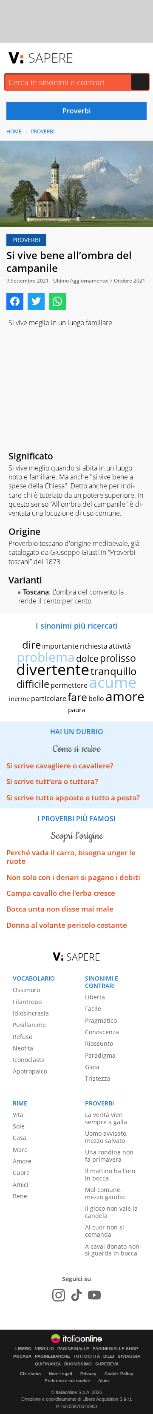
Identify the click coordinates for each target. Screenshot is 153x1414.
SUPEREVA (107, 1364)
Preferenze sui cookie (67, 1380)
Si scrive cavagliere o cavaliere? (59, 765)
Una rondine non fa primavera (109, 1155)
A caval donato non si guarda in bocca (112, 1250)
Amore (22, 1161)
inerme (19, 698)
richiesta (94, 646)
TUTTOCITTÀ (87, 1356)
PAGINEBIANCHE (52, 1356)
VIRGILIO (44, 1349)
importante (60, 646)
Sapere (50, 57)
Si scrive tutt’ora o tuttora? (52, 781)
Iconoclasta (29, 1060)
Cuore (21, 1173)
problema (46, 657)
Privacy (88, 1373)
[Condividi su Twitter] (36, 301)
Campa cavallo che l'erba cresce (60, 893)
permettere (69, 685)
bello (96, 698)
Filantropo (27, 1002)
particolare (48, 698)
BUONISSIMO (78, 1364)
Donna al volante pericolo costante (66, 925)
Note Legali (60, 1373)
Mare (20, 1150)
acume (112, 682)
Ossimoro (26, 990)
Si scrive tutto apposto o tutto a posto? (73, 797)
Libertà (95, 997)
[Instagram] (59, 1295)
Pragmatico (101, 1020)
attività (120, 646)
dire (31, 645)
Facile (93, 1008)
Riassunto (99, 1043)
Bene (20, 1196)
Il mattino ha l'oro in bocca (110, 1174)
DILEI (108, 1356)
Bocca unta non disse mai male (59, 909)
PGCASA (22, 1356)
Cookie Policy (119, 1373)
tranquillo (114, 671)
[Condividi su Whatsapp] (57, 301)
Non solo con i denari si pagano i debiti (73, 877)
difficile (33, 684)
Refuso (22, 1037)
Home (14, 131)
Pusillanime (29, 1025)
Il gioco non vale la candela (111, 1212)
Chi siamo (30, 1373)
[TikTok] (76, 1295)
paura (76, 709)
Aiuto (103, 1380)
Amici (20, 1184)
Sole (19, 1126)
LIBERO (23, 1349)
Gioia (92, 1067)
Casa (19, 1138)
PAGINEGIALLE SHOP (115, 1349)
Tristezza (97, 1078)
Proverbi (42, 131)
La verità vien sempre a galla (106, 1118)
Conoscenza (102, 1032)
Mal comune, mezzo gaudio (105, 1193)
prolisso (118, 658)
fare (77, 697)
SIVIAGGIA (129, 1356)
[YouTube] (94, 1295)
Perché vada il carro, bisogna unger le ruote (71, 857)
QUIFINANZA (48, 1364)
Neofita (23, 1048)
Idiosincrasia (31, 1013)
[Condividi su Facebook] (14, 301)
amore (124, 696)
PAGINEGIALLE (73, 1349)
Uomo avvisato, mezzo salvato (106, 1137)
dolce (87, 658)
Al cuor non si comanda (104, 1230)
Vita (18, 1115)
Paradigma (100, 1055)
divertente (52, 669)
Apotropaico (30, 1071)
